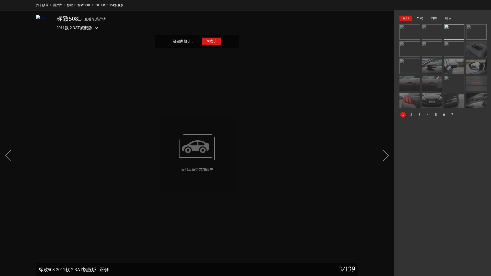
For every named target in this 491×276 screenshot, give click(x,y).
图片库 (57, 5)
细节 (448, 18)
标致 (70, 5)
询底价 (211, 41)
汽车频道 (42, 5)
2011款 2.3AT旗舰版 (109, 5)
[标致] (43, 22)
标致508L (84, 5)
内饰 (434, 18)
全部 (406, 18)
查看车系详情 (95, 19)
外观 (420, 18)
